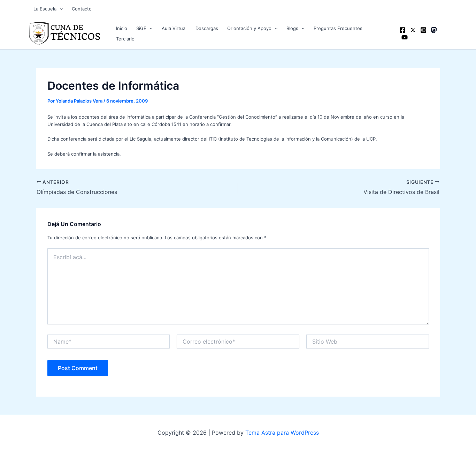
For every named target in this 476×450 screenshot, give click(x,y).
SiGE (141, 28)
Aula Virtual (174, 28)
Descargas (206, 28)
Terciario (125, 39)
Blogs (292, 28)
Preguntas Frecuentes (338, 28)
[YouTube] (404, 37)
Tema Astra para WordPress (282, 432)
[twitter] (413, 30)
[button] (59, 8)
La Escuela (44, 9)
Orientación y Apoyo (249, 28)
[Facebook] (402, 30)
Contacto (82, 9)
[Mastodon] (434, 30)
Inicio (121, 28)
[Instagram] (423, 30)
